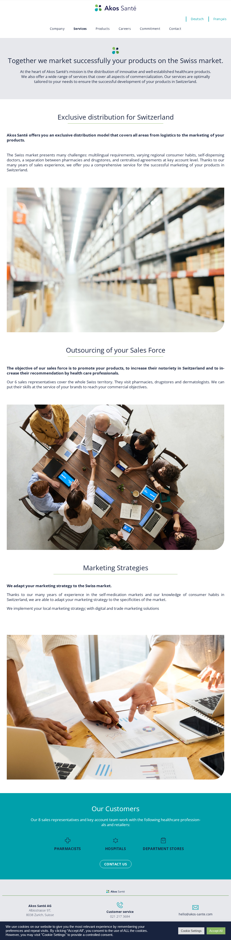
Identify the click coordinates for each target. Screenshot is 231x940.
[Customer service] (120, 905)
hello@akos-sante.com (196, 914)
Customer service (120, 911)
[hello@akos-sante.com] (195, 908)
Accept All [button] (216, 931)
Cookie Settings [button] (191, 931)
